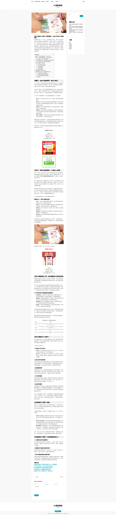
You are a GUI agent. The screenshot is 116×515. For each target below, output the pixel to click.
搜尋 (69, 14)
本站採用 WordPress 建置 (51, 513)
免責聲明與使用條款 (37, 1)
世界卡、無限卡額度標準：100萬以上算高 (44, 57)
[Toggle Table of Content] (53, 54)
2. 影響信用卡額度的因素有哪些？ (43, 74)
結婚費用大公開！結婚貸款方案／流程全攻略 (43, 470)
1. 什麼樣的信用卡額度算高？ (42, 73)
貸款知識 (47, 1)
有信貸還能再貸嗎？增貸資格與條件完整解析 (43, 467)
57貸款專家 (58, 5)
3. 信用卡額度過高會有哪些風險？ (43, 75)
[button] (82, 1)
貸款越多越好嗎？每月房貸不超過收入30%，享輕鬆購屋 (45, 464)
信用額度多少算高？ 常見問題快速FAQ (43, 71)
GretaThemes (61, 513)
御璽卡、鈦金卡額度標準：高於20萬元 (43, 56)
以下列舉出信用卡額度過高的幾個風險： (44, 61)
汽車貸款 (70, 46)
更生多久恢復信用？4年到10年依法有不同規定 (43, 466)
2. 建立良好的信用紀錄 (41, 65)
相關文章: (39, 76)
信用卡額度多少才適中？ (40, 62)
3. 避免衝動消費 (40, 66)
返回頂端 (57, 511)
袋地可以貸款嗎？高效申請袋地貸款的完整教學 (75, 26)
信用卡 (35, 34)
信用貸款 (52, 1)
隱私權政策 (43, 1)
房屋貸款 (57, 1)
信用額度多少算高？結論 (40, 70)
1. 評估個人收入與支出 (41, 64)
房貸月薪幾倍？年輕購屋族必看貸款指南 (42, 469)
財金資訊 (70, 47)
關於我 (32, 1)
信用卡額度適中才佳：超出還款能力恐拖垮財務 (45, 60)
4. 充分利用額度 (40, 67)
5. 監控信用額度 (40, 69)
